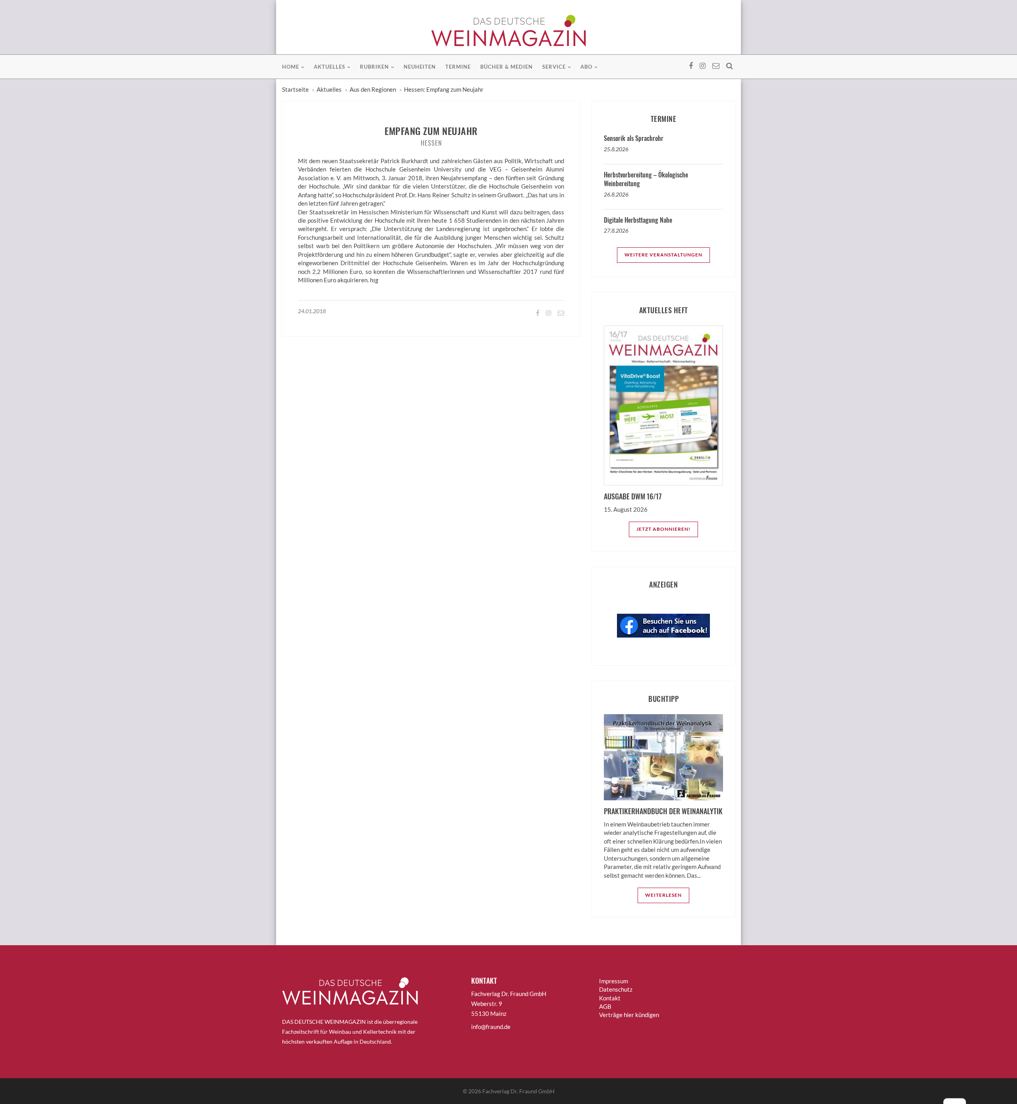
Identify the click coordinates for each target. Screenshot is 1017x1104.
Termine (458, 67)
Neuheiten (420, 67)
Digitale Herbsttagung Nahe (638, 220)
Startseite (295, 89)
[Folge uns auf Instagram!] (548, 312)
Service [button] (554, 67)
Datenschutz (615, 989)
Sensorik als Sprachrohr (633, 138)
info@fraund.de (490, 1026)
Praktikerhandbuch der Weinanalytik (663, 811)
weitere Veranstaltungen (663, 255)
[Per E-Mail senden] (560, 312)
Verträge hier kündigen (629, 1014)
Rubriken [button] (374, 67)
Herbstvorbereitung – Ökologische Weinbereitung (646, 179)
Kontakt (610, 998)
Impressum (613, 981)
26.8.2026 (616, 194)
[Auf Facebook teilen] (537, 312)
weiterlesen (663, 895)
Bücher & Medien (506, 67)
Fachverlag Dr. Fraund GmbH (518, 1091)
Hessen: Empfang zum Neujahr (443, 89)
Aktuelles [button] (329, 67)
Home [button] (290, 67)
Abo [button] (586, 67)
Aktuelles (329, 89)
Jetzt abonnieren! (663, 529)
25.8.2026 (616, 149)
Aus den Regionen (373, 89)
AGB (605, 1006)
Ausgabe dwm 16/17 (632, 496)
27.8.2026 (616, 230)
